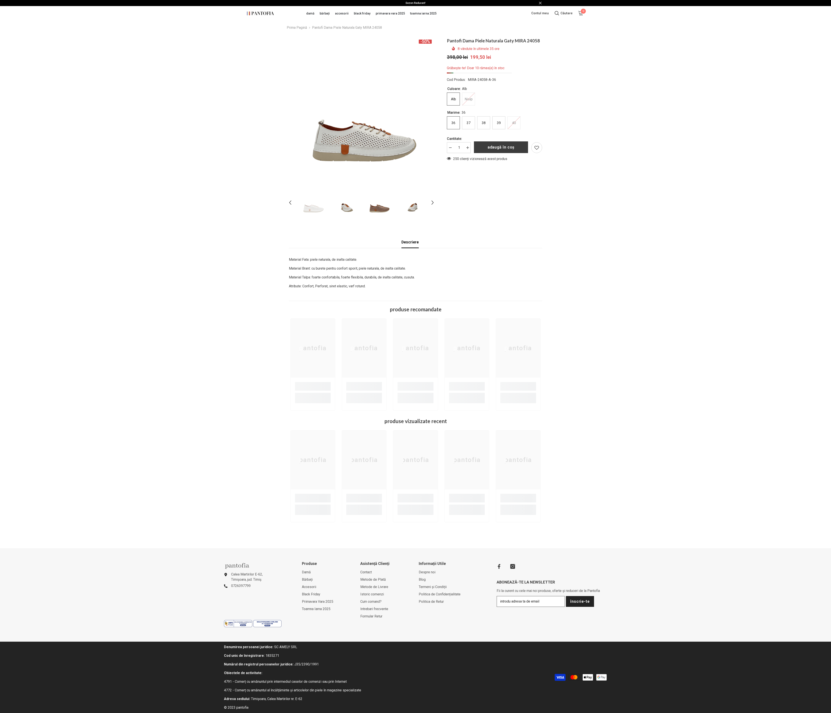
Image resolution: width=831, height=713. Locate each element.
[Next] (432, 202)
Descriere (410, 242)
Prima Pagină (297, 28)
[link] (313, 386)
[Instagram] (512, 566)
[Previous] (290, 202)
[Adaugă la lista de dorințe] (536, 147)
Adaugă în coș (501, 147)
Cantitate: (454, 139)
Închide (540, 3)
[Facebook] (499, 566)
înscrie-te (580, 601)
